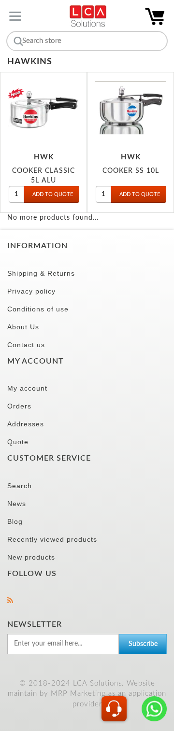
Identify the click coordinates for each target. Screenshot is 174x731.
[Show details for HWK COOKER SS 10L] (130, 108)
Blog (15, 521)
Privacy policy (31, 291)
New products (31, 557)
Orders (19, 406)
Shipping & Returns (41, 273)
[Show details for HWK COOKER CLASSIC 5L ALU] (43, 108)
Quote (18, 442)
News (16, 503)
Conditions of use (38, 309)
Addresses (25, 424)
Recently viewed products (52, 539)
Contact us (26, 345)
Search (19, 486)
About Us (23, 327)
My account (27, 388)
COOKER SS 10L (130, 170)
